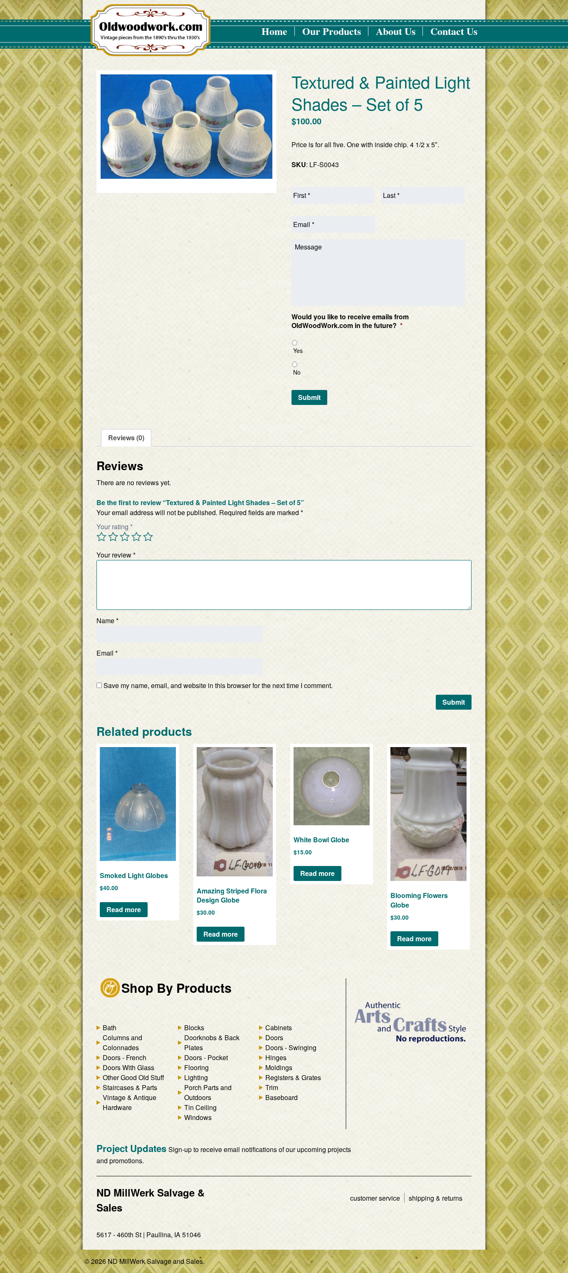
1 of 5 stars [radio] (101, 537)
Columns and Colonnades (122, 1042)
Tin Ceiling (200, 1107)
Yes (298, 350)
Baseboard (281, 1097)
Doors (274, 1037)
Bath (109, 1027)
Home (274, 31)
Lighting (196, 1077)
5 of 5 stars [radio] (148, 537)
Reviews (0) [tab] (126, 437)
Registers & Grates (293, 1077)
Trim (271, 1087)
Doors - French (124, 1057)
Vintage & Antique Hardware (129, 1102)
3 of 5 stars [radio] (125, 537)
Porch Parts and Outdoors (208, 1092)
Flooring (196, 1067)
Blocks (194, 1027)
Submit (309, 397)
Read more (123, 909)
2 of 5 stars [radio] (113, 537)
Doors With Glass (128, 1067)
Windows (198, 1117)
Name (107, 620)
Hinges (275, 1057)
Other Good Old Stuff (133, 1077)
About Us (395, 31)
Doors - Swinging (290, 1047)
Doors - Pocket (206, 1057)
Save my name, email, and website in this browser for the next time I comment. (218, 685)
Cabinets (278, 1027)
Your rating (114, 526)
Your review (116, 555)
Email (107, 653)
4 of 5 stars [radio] (136, 537)
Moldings (278, 1067)
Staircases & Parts (130, 1087)
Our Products (331, 31)
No (297, 372)
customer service (375, 1198)
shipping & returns (435, 1198)
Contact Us (453, 31)
